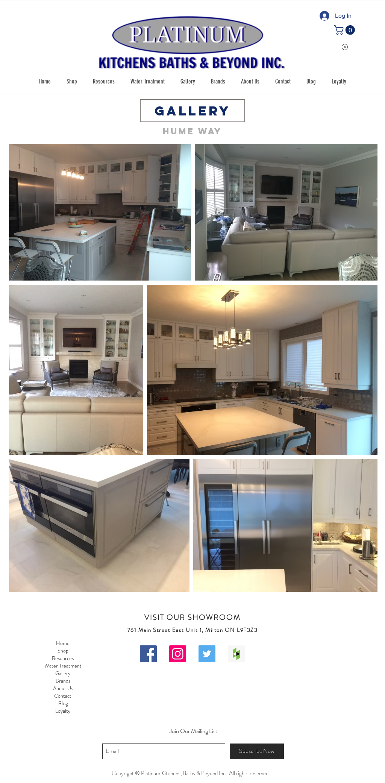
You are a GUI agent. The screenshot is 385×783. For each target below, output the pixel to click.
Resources (63, 658)
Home (63, 643)
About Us (63, 688)
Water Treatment (63, 665)
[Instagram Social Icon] (177, 653)
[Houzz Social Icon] (236, 653)
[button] (72, 81)
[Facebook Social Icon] (148, 653)
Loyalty (62, 711)
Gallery (62, 673)
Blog (63, 703)
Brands (63, 680)
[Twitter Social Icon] (207, 653)
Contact (62, 696)
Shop (63, 650)
